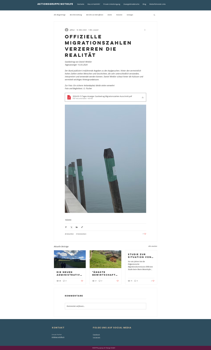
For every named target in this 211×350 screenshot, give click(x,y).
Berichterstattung (76, 15)
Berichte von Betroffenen (94, 15)
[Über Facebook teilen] (66, 227)
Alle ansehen (152, 246)
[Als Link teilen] (82, 227)
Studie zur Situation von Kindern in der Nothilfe (140, 255)
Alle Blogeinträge (59, 15)
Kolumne (119, 15)
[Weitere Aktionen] (145, 30)
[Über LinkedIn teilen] (77, 227)
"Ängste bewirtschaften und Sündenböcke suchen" (104, 273)
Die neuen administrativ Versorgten (68, 273)
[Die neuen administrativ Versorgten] (70, 259)
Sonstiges (130, 15)
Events (110, 15)
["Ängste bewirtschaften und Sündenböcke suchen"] (105, 259)
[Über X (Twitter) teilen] (71, 227)
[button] (154, 15)
